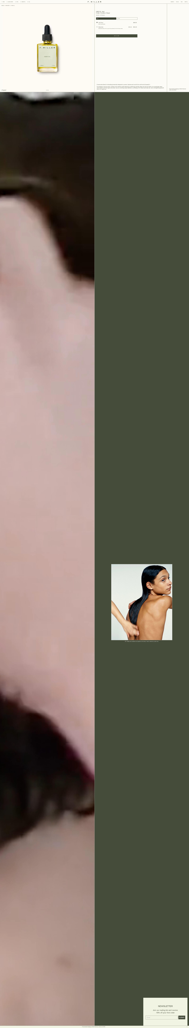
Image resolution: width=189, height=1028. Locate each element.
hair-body (7, 5)
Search (172, 1)
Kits (16, 1)
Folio (177, 1)
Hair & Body (10, 1)
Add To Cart (116, 35)
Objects (22, 1)
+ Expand (3, 90)
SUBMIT (181, 1017)
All (28, 1)
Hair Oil (13, 5)
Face (3, 1)
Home (2, 5)
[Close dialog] (186, 999)
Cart (186, 1)
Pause (12, 94)
